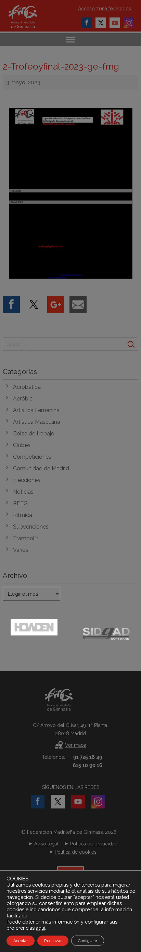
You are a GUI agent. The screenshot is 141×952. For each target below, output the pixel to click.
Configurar (87, 940)
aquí (40, 928)
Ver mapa (75, 745)
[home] (30, 16)
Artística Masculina (36, 422)
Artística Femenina (36, 410)
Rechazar (53, 940)
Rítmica (22, 515)
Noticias (23, 492)
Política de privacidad (93, 843)
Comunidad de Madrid (41, 468)
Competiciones (32, 457)
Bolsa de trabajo (33, 433)
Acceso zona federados (104, 8)
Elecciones (26, 480)
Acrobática (27, 387)
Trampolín (26, 538)
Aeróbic (23, 398)
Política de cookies (76, 852)
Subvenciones (31, 526)
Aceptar (20, 940)
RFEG (20, 503)
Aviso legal (46, 843)
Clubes (21, 445)
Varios (20, 550)
